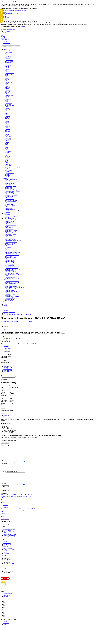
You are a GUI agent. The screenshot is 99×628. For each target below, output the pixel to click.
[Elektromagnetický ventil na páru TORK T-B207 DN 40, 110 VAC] (17, 321)
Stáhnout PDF (4, 413)
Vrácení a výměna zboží (8, 531)
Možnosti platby (7, 530)
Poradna (5, 305)
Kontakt (23, 26)
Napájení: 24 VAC (7, 366)
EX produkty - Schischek (9, 549)
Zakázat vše (9, 13)
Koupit (2, 502)
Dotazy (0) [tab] (5, 416)
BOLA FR (5, 547)
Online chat (6, 596)
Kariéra (5, 552)
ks (1, 375)
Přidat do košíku (4, 379)
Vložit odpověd (5, 486)
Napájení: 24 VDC (7, 367)
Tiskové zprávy (7, 543)
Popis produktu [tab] (6, 415)
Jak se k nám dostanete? (8, 563)
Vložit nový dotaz (4, 442)
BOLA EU (6, 545)
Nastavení (3, 13)
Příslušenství (4, 493)
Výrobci (5, 49)
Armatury (5, 178)
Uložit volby (3, 19)
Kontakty (5, 307)
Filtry (4, 213)
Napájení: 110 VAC (5, 362)
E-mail (3, 448)
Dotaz (3, 460)
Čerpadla (5, 251)
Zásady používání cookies (9, 535)
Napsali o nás (6, 550)
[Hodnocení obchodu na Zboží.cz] (6, 579)
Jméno (3, 447)
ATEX (5, 279)
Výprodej (5, 301)
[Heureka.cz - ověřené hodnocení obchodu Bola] (3, 586)
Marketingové (5, 17)
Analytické (4, 16)
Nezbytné (4, 14)
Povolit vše (15, 13)
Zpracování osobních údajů (9, 536)
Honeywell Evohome (8, 548)
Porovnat (5, 326)
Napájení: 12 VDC (7, 369)
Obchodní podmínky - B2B (9, 534)
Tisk (4, 329)
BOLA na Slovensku (8, 544)
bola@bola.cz (6, 595)
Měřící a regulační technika (9, 218)
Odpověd (4, 483)
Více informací (39, 343)
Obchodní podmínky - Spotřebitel (11, 532)
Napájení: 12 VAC (7, 371)
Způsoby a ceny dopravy (9, 529)
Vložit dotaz (4, 463)
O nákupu (5, 304)
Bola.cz (7, 39)
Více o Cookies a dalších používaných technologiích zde (13, 10)
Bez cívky (5, 372)
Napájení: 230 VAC (8, 365)
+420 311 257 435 (10, 29)
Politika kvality (6, 553)
